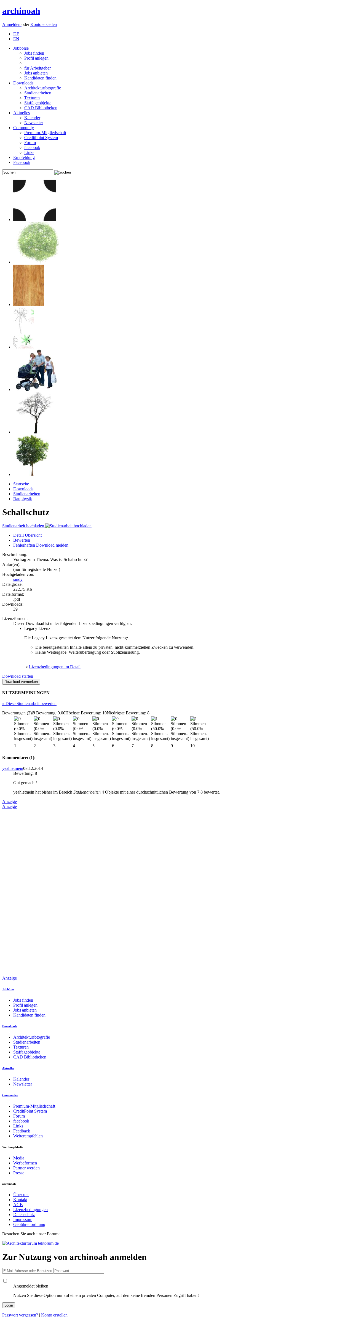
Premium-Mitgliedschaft (45, 132)
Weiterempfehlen (28, 1136)
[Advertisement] (24, 892)
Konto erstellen (43, 24)
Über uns (21, 1194)
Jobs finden (34, 53)
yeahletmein (12, 768)
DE (16, 33)
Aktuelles (21, 112)
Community (23, 127)
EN (16, 38)
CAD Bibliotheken (40, 107)
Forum (30, 142)
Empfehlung (24, 157)
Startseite (21, 484)
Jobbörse (21, 48)
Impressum (22, 1219)
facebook (32, 147)
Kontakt (20, 1199)
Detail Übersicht (27, 535)
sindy (18, 579)
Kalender (32, 117)
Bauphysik (22, 498)
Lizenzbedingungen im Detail (55, 666)
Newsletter (33, 122)
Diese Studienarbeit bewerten (29, 703)
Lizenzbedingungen (30, 1209)
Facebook (21, 162)
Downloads (23, 83)
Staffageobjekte (37, 102)
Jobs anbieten (36, 73)
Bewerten (21, 540)
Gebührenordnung (29, 1224)
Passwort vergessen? (20, 1315)
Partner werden (26, 1168)
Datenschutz (24, 1214)
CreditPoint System (41, 137)
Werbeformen (25, 1163)
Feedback (21, 1131)
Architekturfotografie (42, 88)
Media (18, 1158)
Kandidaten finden (40, 78)
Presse (18, 1173)
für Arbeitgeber (37, 68)
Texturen (32, 97)
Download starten (17, 676)
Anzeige (9, 801)
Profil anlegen (36, 58)
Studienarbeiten (37, 93)
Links (29, 152)
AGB (18, 1204)
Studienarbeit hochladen (23, 525)
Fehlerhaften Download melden (40, 545)
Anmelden (12, 24)
